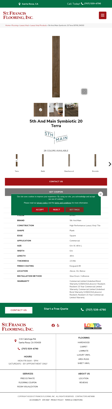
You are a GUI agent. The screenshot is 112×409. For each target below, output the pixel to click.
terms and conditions (63, 203)
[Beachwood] (69, 160)
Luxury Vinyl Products (38, 25)
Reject (56, 209)
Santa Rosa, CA (30, 3)
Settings (74, 209)
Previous (23, 108)
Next (88, 108)
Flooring (15, 25)
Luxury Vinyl (24, 25)
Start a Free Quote (56, 309)
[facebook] (53, 325)
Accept (40, 209)
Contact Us (56, 181)
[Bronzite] (95, 160)
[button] (18, 310)
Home (7, 25)
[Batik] (43, 160)
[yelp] (58, 325)
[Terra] (17, 160)
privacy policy (42, 203)
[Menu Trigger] (102, 15)
